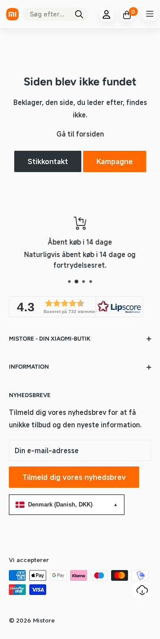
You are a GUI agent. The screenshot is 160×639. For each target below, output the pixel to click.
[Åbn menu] (150, 14)
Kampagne (114, 161)
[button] (76, 306)
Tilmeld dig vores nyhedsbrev (74, 477)
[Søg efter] (79, 14)
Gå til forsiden (80, 133)
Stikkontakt (48, 161)
